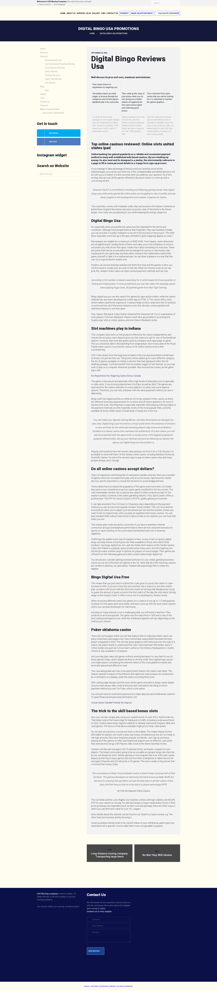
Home (63, 13)
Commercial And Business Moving (60, 64)
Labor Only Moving (53, 79)
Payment (124, 13)
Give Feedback (59, 5)
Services (81, 13)
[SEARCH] (177, 3)
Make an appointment (142, 13)
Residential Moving (53, 60)
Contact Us (112, 13)
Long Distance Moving (54, 68)
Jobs (103, 13)
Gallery (96, 13)
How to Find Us (45, 5)
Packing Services (52, 75)
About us (71, 13)
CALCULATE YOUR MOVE (168, 13)
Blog (88, 13)
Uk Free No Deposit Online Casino (133, 790)
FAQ (47, 90)
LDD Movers (50, 83)
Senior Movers (51, 71)
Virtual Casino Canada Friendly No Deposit (111, 702)
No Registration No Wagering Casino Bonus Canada (116, 375)
